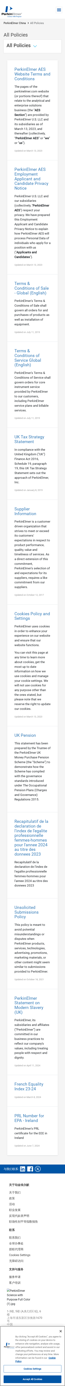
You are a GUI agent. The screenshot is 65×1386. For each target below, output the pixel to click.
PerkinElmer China (15, 23)
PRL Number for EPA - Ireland (29, 1118)
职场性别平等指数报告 (23, 1221)
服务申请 (15, 1277)
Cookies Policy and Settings (32, 616)
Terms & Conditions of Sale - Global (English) (31, 288)
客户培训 (15, 1282)
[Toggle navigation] (59, 10)
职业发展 (15, 1210)
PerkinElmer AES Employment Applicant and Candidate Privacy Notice (31, 179)
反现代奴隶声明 (19, 1216)
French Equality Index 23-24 (28, 1086)
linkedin (22, 1169)
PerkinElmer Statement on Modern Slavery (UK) (28, 1005)
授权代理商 (16, 1249)
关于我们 (15, 1192)
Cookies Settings (32, 1368)
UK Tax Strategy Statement (29, 439)
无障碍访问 (16, 1261)
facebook (30, 1168)
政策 (12, 1198)
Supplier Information (25, 511)
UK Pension (25, 735)
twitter (38, 1169)
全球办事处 (16, 1243)
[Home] (11, 11)
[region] (32, 1356)
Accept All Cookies (32, 1379)
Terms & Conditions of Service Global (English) (27, 357)
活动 (12, 1204)
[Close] (61, 1331)
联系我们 (15, 1237)
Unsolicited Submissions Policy (26, 912)
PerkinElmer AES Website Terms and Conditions (32, 74)
